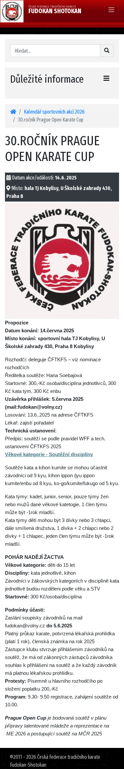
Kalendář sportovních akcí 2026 (54, 112)
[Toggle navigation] (111, 10)
